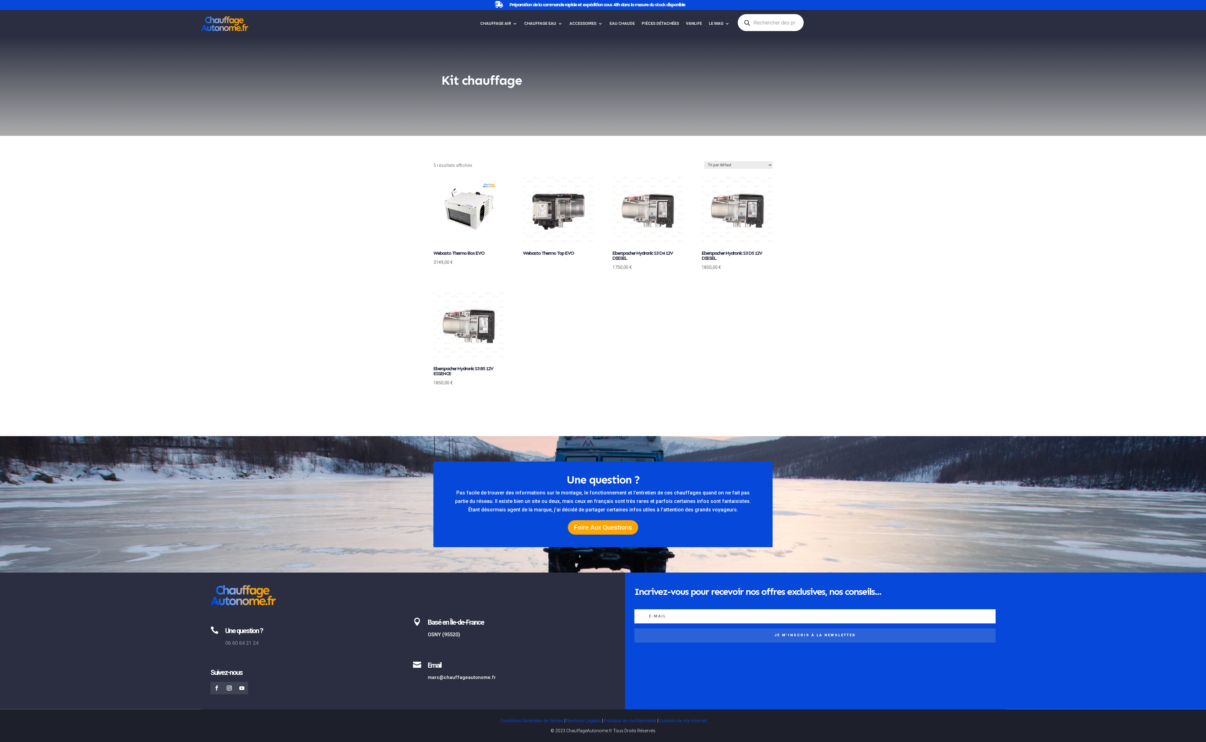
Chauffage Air (495, 23)
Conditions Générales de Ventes (531, 720)
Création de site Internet (683, 720)
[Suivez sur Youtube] (242, 688)
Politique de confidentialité (630, 720)
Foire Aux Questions (603, 527)
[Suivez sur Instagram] (229, 688)
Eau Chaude (622, 23)
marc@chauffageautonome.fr (462, 677)
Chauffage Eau (540, 23)
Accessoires (582, 23)
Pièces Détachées (660, 23)
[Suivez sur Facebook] (216, 688)
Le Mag (716, 23)
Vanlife (694, 23)
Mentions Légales (583, 720)
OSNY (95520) (444, 635)
